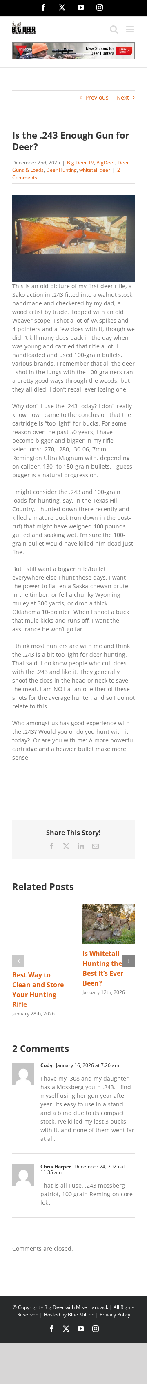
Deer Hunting (61, 169)
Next (122, 97)
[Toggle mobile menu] (130, 29)
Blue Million (81, 1314)
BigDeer (105, 162)
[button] (18, 961)
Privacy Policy (115, 1314)
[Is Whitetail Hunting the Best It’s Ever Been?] (108, 908)
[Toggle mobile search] (114, 29)
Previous (97, 97)
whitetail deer (94, 169)
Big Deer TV (80, 162)
